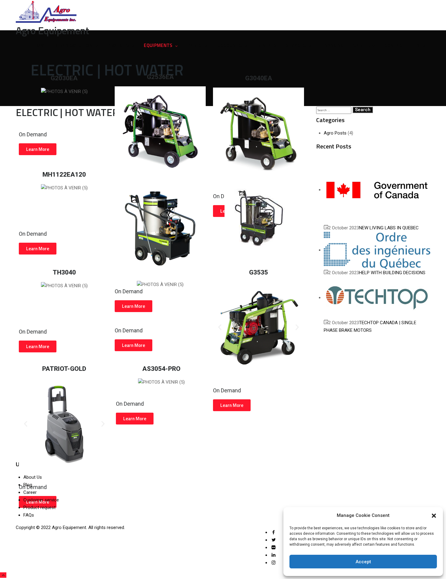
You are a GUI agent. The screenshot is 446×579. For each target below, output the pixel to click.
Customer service (41, 500)
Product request (39, 507)
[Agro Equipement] (223, 12)
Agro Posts (335, 133)
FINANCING (332, 45)
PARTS (195, 45)
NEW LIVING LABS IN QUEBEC (389, 228)
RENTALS (266, 45)
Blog (27, 484)
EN (417, 45)
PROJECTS (118, 45)
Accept (363, 561)
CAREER (361, 45)
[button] (434, 516)
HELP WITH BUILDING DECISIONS (392, 272)
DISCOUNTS (229, 45)
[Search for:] (333, 110)
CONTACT (394, 45)
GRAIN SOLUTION (74, 45)
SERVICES (296, 45)
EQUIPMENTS (158, 45)
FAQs (28, 515)
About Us (32, 477)
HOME (40, 45)
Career (30, 492)
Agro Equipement (69, 527)
